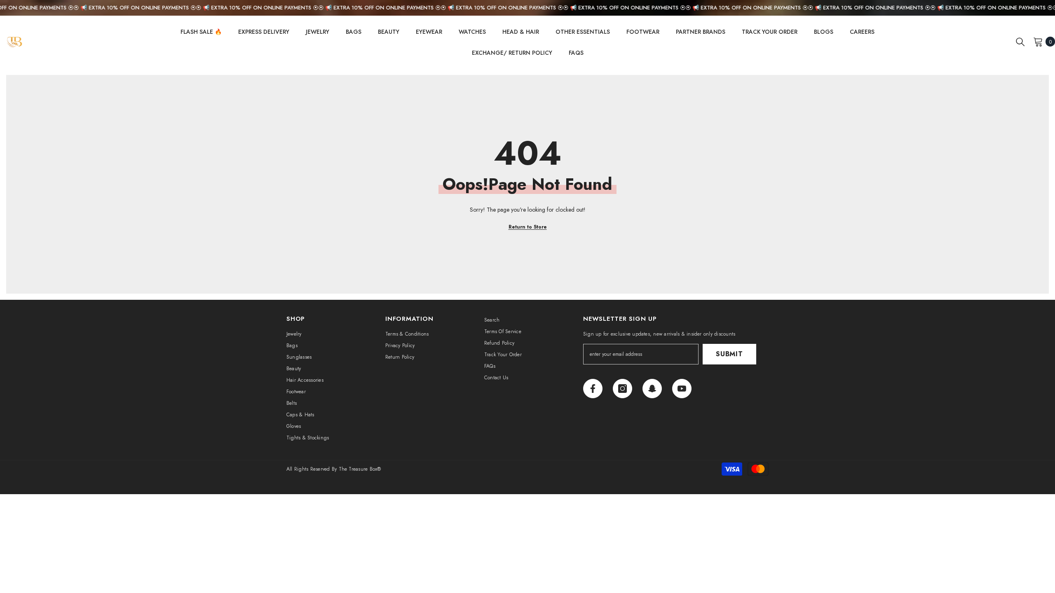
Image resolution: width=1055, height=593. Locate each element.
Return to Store (528, 227)
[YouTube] (682, 388)
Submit (729, 354)
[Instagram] (622, 388)
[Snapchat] (652, 388)
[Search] (1020, 41)
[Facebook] (593, 388)
